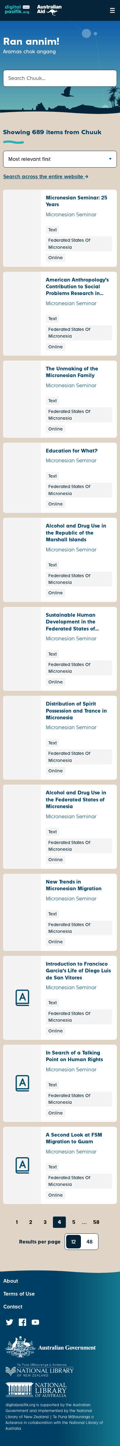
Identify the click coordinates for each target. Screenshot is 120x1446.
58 (96, 1222)
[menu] (112, 10)
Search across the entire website (44, 176)
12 (73, 1242)
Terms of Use (19, 1294)
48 (89, 1242)
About (10, 1281)
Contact (12, 1307)
